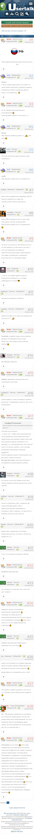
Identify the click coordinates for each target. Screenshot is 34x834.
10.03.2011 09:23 (29, 241)
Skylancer (10, 473)
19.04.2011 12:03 (29, 294)
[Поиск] (17, 14)
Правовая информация (20, 815)
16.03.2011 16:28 (29, 271)
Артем (9, 39)
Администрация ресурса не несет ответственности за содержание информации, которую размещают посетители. (17, 828)
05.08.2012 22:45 (28, 741)
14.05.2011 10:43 (29, 357)
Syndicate (4, 309)
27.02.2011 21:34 (29, 42)
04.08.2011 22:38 (28, 605)
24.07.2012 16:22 (29, 659)
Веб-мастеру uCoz (9, 813)
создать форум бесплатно (17, 808)
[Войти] (27, 14)
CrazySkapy (10, 212)
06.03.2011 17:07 (29, 106)
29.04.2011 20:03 (28, 332)
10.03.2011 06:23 (29, 215)
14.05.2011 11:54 (29, 375)
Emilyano (9, 547)
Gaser (8, 75)
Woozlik (3, 524)
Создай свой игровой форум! (17, 22)
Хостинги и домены (17, 31)
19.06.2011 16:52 (29, 476)
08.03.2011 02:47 (29, 192)
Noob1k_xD (4, 291)
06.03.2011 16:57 (29, 78)
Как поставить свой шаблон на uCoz (17, 26)
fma (2, 656)
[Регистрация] (22, 14)
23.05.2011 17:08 (29, 395)
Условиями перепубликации (22, 819)
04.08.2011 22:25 (29, 585)
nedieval (3, 189)
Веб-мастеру (6, 31)
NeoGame (9, 354)
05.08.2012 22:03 (28, 708)
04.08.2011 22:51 (29, 639)
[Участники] (12, 14)
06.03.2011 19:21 (29, 129)
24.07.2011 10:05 (29, 527)
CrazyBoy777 (4, 392)
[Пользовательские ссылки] (31, 3)
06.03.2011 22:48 (28, 152)
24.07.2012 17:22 (29, 686)
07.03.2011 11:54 (29, 172)
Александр (4, 705)
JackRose (4, 496)
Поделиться (32, 44)
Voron (8, 268)
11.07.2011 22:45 (29, 499)
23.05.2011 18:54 (29, 418)
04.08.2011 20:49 (28, 550)
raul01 (8, 149)
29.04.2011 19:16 (29, 312)
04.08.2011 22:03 (28, 567)
